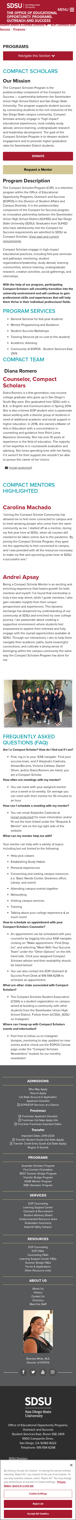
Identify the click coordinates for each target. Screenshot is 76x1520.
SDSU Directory (18, 1458)
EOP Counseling (38, 1203)
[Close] (71, 1465)
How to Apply (38, 1093)
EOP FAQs (38, 1251)
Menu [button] (59, 9)
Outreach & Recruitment (38, 1211)
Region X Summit (38, 1147)
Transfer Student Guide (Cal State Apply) (40, 1139)
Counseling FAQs (38, 1255)
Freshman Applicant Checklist (39, 1116)
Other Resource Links (38, 1270)
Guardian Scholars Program (38, 1165)
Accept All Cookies (38, 1513)
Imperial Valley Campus (38, 1227)
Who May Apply (38, 1089)
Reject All (38, 1503)
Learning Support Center (38, 1207)
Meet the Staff (38, 1304)
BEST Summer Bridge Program (38, 1173)
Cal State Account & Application (38, 1097)
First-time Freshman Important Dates (40, 1124)
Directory (38, 1300)
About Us (38, 1288)
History (38, 1292)
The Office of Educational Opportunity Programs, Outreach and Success (32, 17)
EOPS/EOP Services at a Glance (40, 1105)
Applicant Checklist (38, 1101)
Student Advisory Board (38, 1215)
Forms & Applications (38, 1266)
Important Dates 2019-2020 (38, 1135)
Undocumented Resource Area (38, 1219)
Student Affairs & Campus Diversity (24, 24)
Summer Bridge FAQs (38, 1262)
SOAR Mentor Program (38, 1181)
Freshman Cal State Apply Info (40, 1120)
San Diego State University (29, 6)
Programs (19, 29)
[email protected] (22, 817)
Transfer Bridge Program (38, 1177)
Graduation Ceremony (38, 1223)
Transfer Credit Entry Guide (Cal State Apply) (39, 1143)
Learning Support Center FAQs (38, 1259)
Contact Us (38, 1296)
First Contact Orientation (38, 1169)
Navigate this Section (34, 56)
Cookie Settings (38, 1493)
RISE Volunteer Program (38, 1185)
